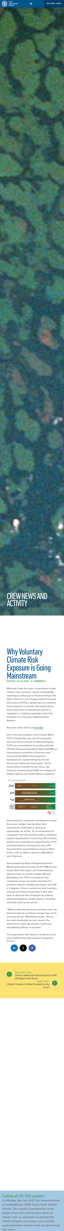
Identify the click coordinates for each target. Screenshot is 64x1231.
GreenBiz (38, 727)
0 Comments (38, 681)
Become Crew (54, 3)
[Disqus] (32, 1067)
